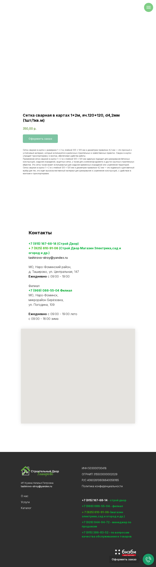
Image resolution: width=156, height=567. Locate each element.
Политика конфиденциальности (102, 486)
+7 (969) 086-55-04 (44, 290)
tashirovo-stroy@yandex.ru (48, 258)
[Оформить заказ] (148, 559)
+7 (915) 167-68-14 (42, 243)
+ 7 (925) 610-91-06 (43, 248)
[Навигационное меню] (148, 7)
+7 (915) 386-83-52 (95, 532)
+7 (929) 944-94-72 (96, 522)
